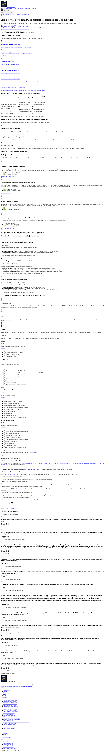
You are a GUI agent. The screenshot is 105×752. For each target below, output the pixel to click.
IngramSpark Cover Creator (9, 701)
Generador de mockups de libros (10, 727)
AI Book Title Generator (8, 713)
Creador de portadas (24, 463)
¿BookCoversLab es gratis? (8, 467)
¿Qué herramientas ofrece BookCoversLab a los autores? (14, 460)
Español (17, 686)
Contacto (5, 734)
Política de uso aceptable (8, 745)
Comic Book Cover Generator (10, 709)
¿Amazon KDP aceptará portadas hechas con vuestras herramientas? (17, 492)
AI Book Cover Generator (18, 8)
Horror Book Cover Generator (10, 710)
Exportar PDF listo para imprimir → (9, 176)
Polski (25, 686)
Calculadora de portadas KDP (43, 463)
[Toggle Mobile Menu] (11, 12)
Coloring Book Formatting (9, 725)
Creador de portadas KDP (6, 8)
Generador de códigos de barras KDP (11, 719)
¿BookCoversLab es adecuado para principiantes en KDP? (15, 481)
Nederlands (29, 686)
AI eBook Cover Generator (9, 705)
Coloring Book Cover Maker (9, 723)
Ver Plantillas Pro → (5, 193)
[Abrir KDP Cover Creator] (15, 29)
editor (16, 488)
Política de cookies (7, 742)
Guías (31, 8)
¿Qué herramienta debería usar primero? (11, 471)
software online (31, 469)
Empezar (3, 348)
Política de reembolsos (8, 747)
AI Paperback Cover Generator (10, 706)
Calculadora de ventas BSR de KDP (11, 718)
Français (6, 686)
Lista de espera (6, 735)
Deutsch (10, 686)
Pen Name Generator (8, 714)
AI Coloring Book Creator (9, 724)
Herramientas (27, 8)
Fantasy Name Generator (9, 715)
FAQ (4, 695)
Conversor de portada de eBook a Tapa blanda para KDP (16, 722)
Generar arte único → (5, 211)
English (2, 686)
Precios (34, 8)
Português (22, 686)
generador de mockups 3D (64, 463)
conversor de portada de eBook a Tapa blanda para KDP (85, 463)
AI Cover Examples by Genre (10, 704)
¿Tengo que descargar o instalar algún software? (12, 476)
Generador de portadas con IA (10, 702)
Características (6, 690)
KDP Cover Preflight (8, 720)
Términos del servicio (8, 744)
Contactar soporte (33, 452)
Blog (4, 694)
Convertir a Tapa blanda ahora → (8, 228)
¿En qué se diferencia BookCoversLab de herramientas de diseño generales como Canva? (22, 486)
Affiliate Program (7, 737)
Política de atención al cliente (9, 748)
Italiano (14, 686)
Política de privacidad (8, 743)
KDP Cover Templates (8, 728)
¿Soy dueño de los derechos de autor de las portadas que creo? (16, 497)
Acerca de (5, 733)
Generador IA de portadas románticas (11, 707)
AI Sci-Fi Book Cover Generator (10, 711)
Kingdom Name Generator (9, 716)
